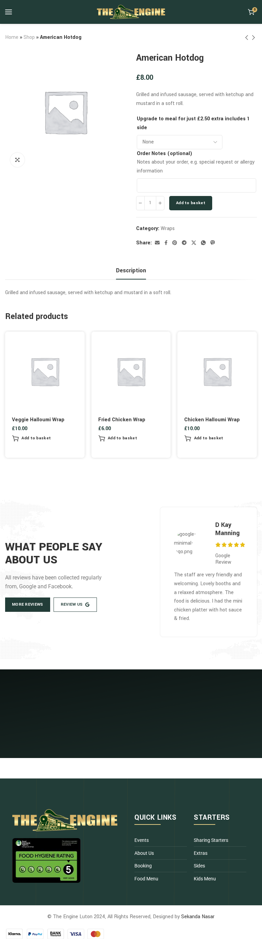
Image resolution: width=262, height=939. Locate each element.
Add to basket (190, 203)
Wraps (168, 228)
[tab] (131, 270)
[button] (31, 438)
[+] (160, 203)
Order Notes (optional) (164, 153)
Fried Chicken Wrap (121, 419)
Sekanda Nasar (198, 916)
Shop (29, 37)
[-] (140, 203)
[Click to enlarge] (17, 160)
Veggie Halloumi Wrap (38, 419)
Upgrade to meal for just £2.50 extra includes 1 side (193, 123)
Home (11, 37)
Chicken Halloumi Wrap (212, 419)
